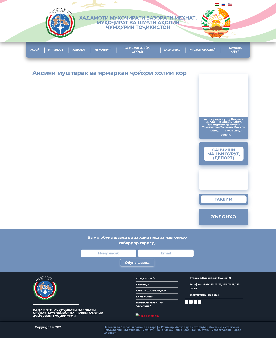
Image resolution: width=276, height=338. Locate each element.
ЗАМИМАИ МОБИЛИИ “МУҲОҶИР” (149, 304)
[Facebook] (191, 302)
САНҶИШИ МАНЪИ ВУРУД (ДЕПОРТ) (223, 154)
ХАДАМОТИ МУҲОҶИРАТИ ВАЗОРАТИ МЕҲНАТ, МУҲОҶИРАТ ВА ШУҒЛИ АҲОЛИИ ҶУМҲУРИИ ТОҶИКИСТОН (138, 22)
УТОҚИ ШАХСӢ (145, 278)
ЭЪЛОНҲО (142, 284)
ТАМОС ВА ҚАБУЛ (235, 49)
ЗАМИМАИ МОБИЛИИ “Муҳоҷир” (231, 178)
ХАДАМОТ (79, 49)
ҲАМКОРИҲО (172, 49)
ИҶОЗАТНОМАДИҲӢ (202, 49)
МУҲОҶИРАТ (103, 49)
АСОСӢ (34, 49)
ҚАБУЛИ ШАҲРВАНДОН (151, 290)
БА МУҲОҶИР (144, 296)
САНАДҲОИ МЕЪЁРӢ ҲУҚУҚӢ (137, 49)
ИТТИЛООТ (55, 49)
